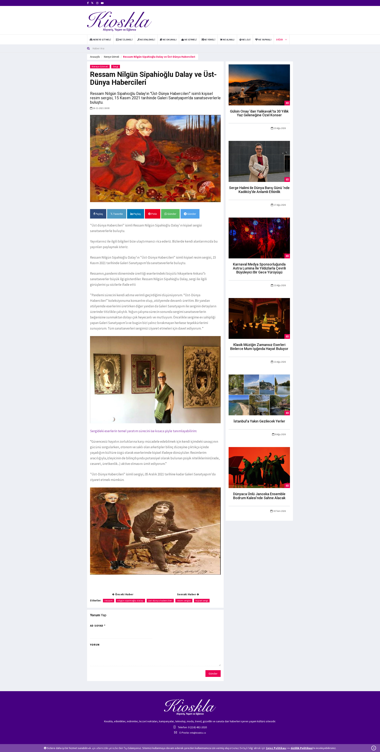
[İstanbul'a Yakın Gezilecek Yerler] (259, 395)
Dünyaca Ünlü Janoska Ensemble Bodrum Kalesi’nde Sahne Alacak (259, 496)
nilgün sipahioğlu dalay (130, 600)
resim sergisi (184, 600)
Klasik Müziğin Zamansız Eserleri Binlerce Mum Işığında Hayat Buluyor (259, 347)
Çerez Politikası (276, 748)
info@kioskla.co (198, 732)
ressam (108, 600)
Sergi (115, 66)
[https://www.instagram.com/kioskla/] (97, 3)
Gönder (171, 214)
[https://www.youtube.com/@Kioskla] (102, 3)
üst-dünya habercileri (160, 600)
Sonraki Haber (187, 594)
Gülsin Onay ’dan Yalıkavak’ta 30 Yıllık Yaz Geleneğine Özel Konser (259, 113)
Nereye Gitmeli (111, 56)
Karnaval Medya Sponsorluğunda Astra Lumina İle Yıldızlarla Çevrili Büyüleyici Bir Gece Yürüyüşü (259, 268)
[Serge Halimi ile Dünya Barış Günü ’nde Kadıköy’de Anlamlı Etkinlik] (259, 161)
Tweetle (118, 214)
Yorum (95, 644)
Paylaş (99, 214)
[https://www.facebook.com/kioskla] (87, 3)
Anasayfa (95, 56)
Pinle (154, 214)
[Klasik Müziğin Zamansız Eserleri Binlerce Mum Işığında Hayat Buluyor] (259, 318)
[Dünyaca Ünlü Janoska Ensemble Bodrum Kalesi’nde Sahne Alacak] (259, 467)
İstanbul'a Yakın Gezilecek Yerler (259, 421)
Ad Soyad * (97, 625)
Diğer (279, 39)
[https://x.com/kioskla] (92, 3)
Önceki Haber (124, 594)
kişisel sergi (202, 600)
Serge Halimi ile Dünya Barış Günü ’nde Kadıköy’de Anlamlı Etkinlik (259, 190)
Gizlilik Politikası (302, 748)
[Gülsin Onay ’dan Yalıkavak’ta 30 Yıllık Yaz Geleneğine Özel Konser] (259, 84)
